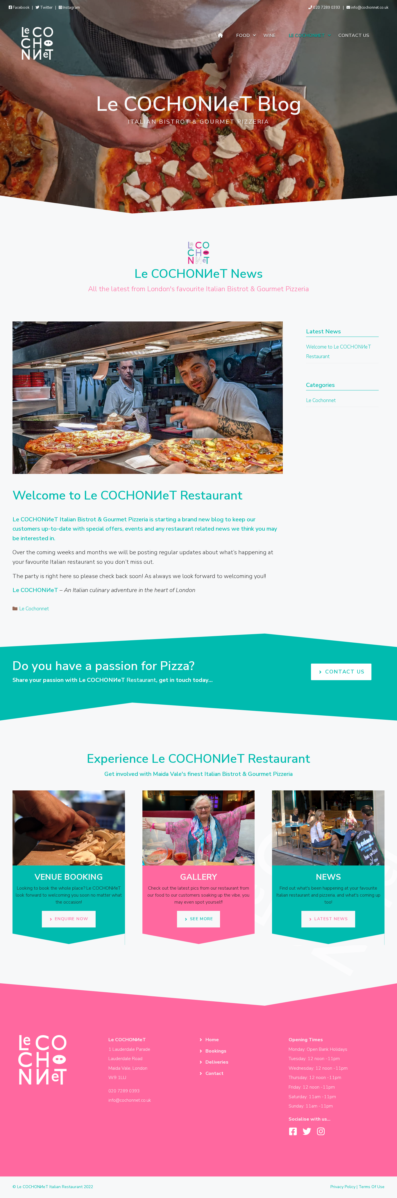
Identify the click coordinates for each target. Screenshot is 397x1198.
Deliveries (216, 1062)
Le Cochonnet (34, 608)
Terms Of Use (372, 1187)
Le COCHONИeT (307, 35)
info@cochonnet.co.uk (369, 7)
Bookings (215, 1051)
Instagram (71, 7)
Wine (269, 35)
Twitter (46, 7)
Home (212, 1040)
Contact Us (353, 35)
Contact (214, 1073)
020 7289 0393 (326, 7)
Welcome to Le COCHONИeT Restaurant (127, 495)
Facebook (20, 7)
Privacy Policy (342, 1187)
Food (243, 35)
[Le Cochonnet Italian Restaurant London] (37, 43)
